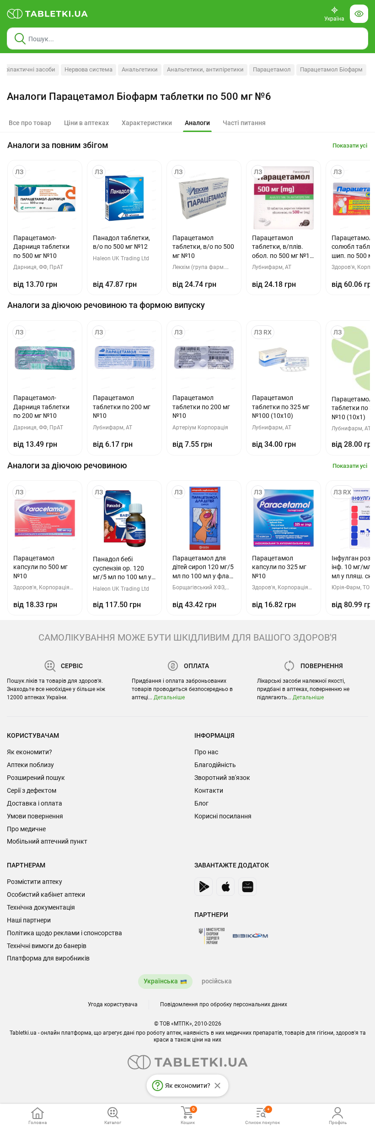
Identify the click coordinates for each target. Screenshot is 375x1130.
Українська (161, 981)
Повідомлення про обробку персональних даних (223, 1004)
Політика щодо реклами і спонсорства (64, 933)
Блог (201, 803)
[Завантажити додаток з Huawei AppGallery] (247, 887)
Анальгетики (140, 69)
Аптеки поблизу (30, 764)
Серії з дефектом (31, 790)
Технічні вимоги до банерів (46, 945)
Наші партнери (29, 920)
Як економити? (29, 752)
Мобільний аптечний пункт (47, 841)
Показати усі (349, 145)
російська (217, 981)
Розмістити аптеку (34, 881)
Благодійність (215, 764)
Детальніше (169, 697)
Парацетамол (272, 69)
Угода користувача (113, 1004)
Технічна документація (41, 907)
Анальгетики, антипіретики (205, 69)
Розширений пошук (36, 777)
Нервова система (88, 69)
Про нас (206, 752)
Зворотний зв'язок (222, 777)
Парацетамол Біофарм (331, 69)
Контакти (208, 790)
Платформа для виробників (48, 958)
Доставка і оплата (34, 803)
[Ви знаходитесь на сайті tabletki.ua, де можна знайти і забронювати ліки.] (47, 13)
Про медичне (26, 829)
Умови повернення (35, 816)
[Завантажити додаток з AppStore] (225, 887)
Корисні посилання (223, 816)
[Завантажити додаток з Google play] (203, 887)
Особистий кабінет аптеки (46, 894)
